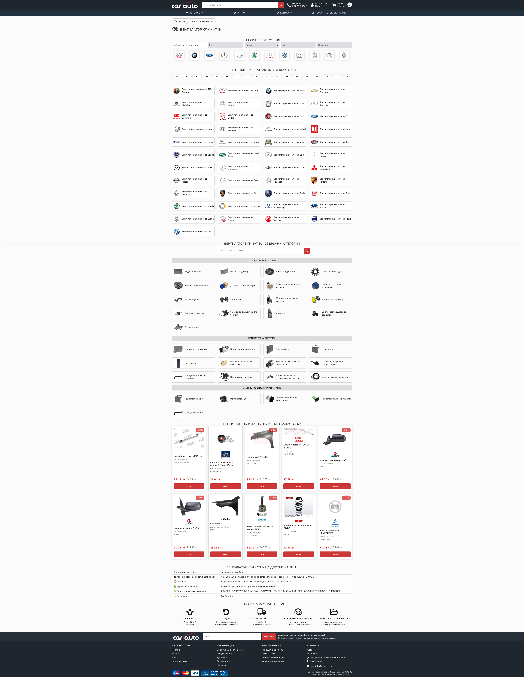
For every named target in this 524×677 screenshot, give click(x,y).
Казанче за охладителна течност (288, 286)
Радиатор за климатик (196, 349)
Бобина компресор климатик (336, 376)
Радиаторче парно (194, 398)
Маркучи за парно (194, 412)
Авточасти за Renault (344, 55)
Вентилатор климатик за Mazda (198, 167)
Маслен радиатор (239, 271)
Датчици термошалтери (242, 285)
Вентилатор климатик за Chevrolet (332, 91)
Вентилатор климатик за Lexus (289, 154)
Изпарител (327, 349)
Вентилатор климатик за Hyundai (240, 129)
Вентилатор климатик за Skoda (254, 55)
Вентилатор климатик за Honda (299, 55)
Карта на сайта (179, 661)
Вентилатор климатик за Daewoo (332, 104)
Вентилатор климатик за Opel (239, 55)
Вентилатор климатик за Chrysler (194, 104)
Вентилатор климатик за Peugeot (314, 55)
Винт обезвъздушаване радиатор (334, 313)
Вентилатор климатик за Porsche (332, 180)
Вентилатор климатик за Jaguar (244, 142)
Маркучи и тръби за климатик (195, 377)
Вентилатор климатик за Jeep (288, 142)
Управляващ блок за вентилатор (286, 399)
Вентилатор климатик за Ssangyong (286, 206)
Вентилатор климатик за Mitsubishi (332, 168)
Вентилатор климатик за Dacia (289, 103)
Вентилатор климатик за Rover (244, 193)
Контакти (286, 12)
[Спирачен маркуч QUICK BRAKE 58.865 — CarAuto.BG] (298, 435)
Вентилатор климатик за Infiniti (289, 129)
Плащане (222, 665)
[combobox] (189, 45)
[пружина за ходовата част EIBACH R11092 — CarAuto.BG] (298, 509)
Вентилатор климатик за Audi (179, 55)
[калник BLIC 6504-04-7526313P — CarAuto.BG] (225, 508)
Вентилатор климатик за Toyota (269, 55)
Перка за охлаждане (332, 271)
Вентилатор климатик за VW (284, 55)
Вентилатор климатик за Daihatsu (194, 116)
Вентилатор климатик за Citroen (240, 104)
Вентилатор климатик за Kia (334, 142)
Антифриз (281, 313)
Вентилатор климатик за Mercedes (224, 55)
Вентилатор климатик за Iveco (197, 142)
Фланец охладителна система (287, 299)
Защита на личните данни (230, 649)
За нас (241, 12)
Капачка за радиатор (332, 299)
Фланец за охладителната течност (243, 313)
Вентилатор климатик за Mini (288, 167)
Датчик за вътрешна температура (332, 363)
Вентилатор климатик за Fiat (288, 116)
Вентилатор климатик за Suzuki (198, 218)
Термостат (235, 299)
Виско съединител (285, 271)
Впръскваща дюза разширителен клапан (287, 377)
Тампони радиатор (194, 313)
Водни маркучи (192, 299)
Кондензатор (282, 349)
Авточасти (196, 12)
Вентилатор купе (239, 398)
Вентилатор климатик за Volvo (335, 218)
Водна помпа (191, 327)
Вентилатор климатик (241, 376)
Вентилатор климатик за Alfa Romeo (197, 91)
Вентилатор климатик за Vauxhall (286, 219)
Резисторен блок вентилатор (336, 398)
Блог (174, 657)
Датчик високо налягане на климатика (290, 363)
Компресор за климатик (242, 349)
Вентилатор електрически (198, 285)
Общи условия (224, 653)
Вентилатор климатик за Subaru (332, 206)
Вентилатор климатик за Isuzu (335, 129)
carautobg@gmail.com (321, 666)
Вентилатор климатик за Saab (289, 193)
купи (188, 486)
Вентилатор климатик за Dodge (240, 116)
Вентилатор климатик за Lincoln (332, 155)
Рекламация (223, 661)
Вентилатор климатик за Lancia (198, 154)
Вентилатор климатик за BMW (194, 55)
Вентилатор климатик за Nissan (194, 180)
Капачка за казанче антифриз (332, 286)
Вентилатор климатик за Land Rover (243, 155)
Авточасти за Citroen (329, 55)
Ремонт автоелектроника (331, 12)
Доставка (222, 657)
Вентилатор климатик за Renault (194, 193)
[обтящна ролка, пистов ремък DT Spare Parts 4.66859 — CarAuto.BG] (225, 443)
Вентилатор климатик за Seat (334, 193)
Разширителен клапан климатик (241, 363)
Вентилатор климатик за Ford (209, 55)
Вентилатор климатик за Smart (244, 206)
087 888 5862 (299, 6)
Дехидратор (191, 363)
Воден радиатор (193, 271)
